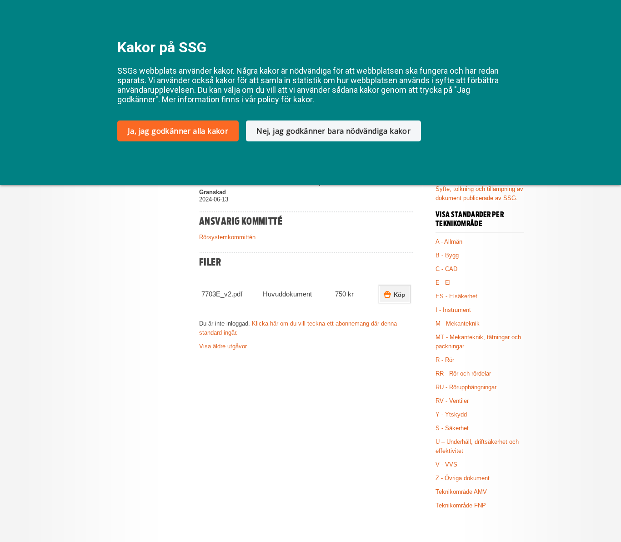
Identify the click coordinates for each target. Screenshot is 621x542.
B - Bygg (447, 255)
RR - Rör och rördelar (463, 373)
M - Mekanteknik (458, 323)
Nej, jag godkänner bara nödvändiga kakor (333, 131)
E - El (443, 282)
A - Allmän (449, 241)
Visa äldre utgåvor (223, 346)
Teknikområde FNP (461, 505)
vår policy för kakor (278, 99)
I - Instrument (453, 309)
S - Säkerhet (452, 428)
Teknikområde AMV (461, 491)
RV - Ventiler (452, 400)
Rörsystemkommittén (227, 237)
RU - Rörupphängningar (466, 387)
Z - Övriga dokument (463, 478)
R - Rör (445, 359)
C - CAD (446, 269)
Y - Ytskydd (451, 414)
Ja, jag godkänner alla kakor (178, 131)
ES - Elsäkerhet (456, 296)
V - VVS (446, 464)
